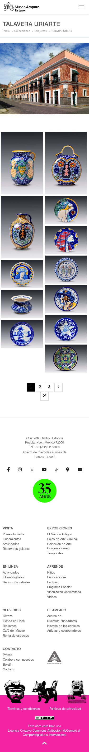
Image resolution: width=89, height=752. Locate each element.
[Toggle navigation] (80, 7)
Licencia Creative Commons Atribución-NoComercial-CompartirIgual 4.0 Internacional (44, 733)
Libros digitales (13, 577)
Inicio (6, 31)
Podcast (53, 582)
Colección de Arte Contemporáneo (59, 547)
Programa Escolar (59, 587)
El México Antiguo (59, 534)
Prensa (7, 655)
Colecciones (22, 31)
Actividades (11, 544)
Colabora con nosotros (18, 660)
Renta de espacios (16, 636)
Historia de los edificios (63, 626)
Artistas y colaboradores (64, 631)
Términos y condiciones (23, 709)
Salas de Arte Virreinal (62, 539)
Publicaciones (56, 577)
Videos (52, 597)
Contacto (9, 669)
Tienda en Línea (14, 621)
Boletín (7, 665)
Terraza (8, 616)
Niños (51, 573)
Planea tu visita (13, 534)
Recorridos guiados (16, 549)
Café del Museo (14, 631)
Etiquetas (41, 31)
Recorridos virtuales (16, 582)
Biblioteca (10, 626)
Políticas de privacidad (65, 709)
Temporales (55, 553)
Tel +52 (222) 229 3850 (44, 447)
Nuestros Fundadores (62, 621)
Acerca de (54, 616)
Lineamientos (12, 539)
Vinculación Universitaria (64, 592)
